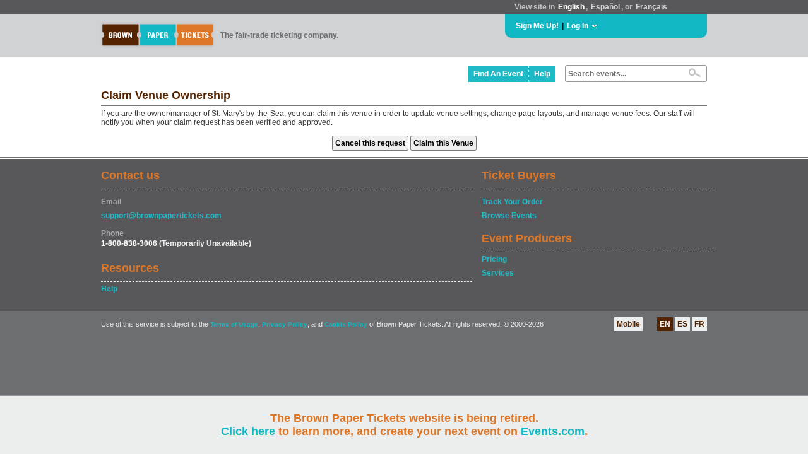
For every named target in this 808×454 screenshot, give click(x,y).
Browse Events (509, 215)
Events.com (553, 431)
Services (498, 273)
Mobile (628, 324)
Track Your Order (512, 201)
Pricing (494, 259)
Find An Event (498, 73)
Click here (248, 431)
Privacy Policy (284, 324)
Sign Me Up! (537, 25)
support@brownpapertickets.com (161, 215)
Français (651, 7)
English (571, 7)
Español (605, 7)
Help (542, 73)
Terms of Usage (234, 324)
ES (682, 324)
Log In (577, 25)
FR (699, 324)
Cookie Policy (345, 324)
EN (665, 324)
